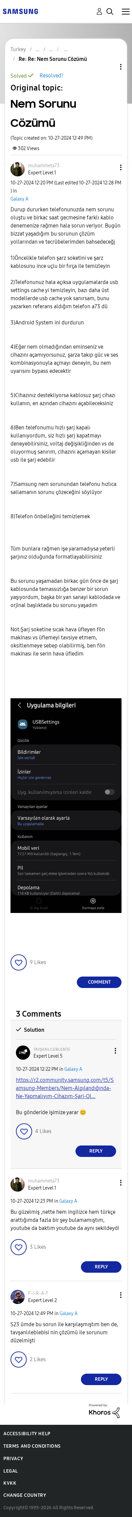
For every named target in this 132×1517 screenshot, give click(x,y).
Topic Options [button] (109, 67)
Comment (99, 982)
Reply (96, 1151)
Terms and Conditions (32, 1446)
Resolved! (51, 75)
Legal (10, 1471)
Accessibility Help (26, 1434)
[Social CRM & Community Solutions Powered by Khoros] (104, 1410)
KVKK (9, 1483)
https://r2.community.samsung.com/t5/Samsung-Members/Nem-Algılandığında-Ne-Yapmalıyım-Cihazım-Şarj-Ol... (65, 1088)
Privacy (13, 1458)
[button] (109, 167)
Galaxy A (19, 199)
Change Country (24, 1495)
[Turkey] (20, 11)
